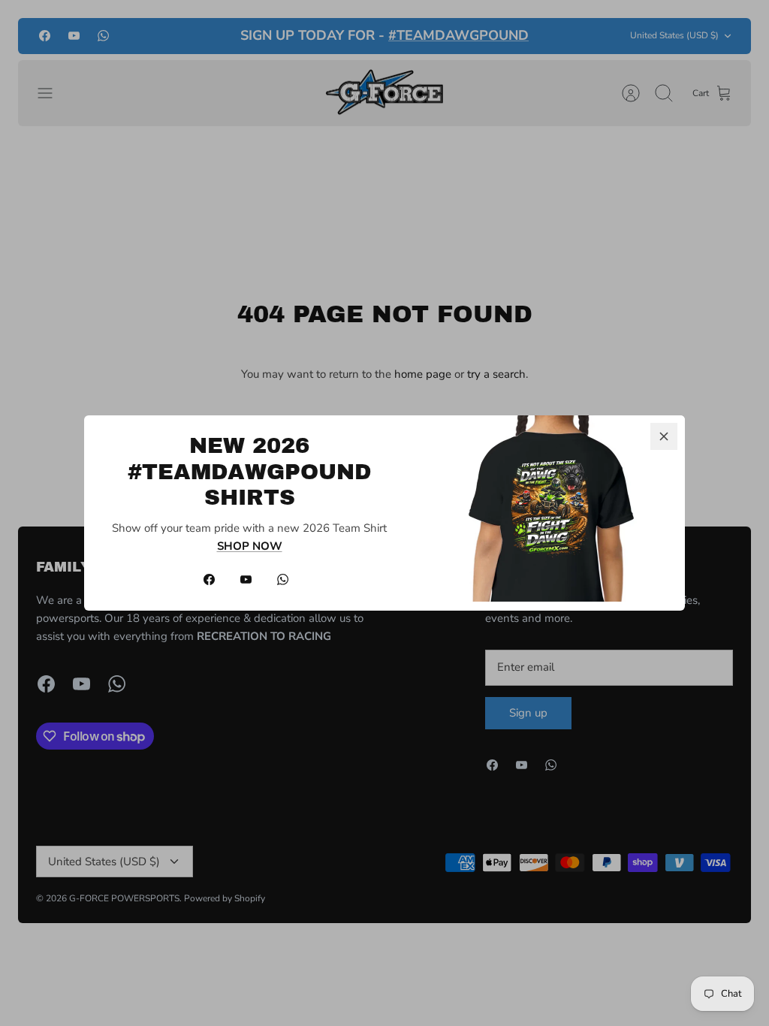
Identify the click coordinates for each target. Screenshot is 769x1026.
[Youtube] (246, 579)
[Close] (663, 436)
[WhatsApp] (282, 579)
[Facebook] (209, 579)
